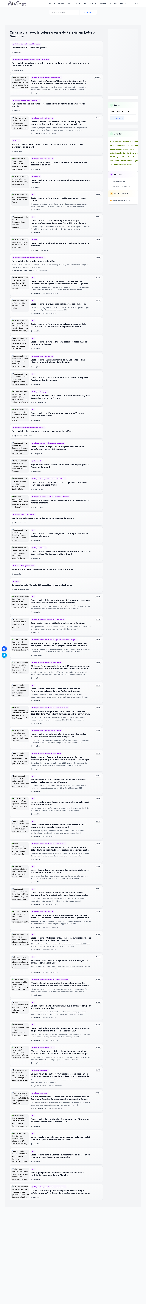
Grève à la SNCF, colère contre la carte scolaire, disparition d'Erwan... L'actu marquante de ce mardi (47, 145)
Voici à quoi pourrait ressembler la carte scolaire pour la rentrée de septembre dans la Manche (57, 1173)
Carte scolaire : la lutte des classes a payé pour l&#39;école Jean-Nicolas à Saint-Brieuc (59, 483)
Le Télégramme (38, 454)
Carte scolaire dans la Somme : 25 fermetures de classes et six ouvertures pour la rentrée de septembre (60, 1155)
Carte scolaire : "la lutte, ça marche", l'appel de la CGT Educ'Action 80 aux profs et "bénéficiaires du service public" (59, 282)
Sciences (93, 3)
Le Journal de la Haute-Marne (22, 271)
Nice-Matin (36, 558)
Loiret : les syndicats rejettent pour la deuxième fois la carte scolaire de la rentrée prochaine (60, 871)
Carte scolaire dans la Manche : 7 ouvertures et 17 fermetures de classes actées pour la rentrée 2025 (60, 1120)
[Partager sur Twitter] (4, 655)
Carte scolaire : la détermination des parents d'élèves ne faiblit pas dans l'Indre (58, 414)
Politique (103, 3)
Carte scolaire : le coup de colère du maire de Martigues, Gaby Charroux (60, 181)
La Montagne (17, 151)
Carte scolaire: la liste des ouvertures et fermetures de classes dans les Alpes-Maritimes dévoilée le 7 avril (61, 552)
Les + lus (61, 3)
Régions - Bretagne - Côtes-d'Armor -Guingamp (49, 443)
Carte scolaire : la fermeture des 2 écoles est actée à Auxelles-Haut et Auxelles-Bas (60, 343)
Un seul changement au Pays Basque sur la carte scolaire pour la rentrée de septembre (61, 1007)
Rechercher (88, 12)
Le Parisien (17, 111)
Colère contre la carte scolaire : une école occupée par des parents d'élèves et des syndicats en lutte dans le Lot (58, 122)
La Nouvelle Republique (40, 250)
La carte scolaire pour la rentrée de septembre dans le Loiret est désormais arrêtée (60, 803)
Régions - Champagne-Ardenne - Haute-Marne (29, 257)
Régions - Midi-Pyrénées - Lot (43, 118)
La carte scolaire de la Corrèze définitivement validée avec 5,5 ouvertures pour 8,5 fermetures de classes (60, 1138)
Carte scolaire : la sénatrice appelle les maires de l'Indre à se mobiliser (60, 244)
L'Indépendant (18, 70)
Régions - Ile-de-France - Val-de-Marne (27, 100)
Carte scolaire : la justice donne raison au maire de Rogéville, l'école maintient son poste (60, 378)
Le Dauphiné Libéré (19, 523)
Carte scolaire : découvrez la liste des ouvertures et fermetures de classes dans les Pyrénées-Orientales (55, 689)
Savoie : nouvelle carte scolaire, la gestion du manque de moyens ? (44, 518)
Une (35, 240)
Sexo (85, 3)
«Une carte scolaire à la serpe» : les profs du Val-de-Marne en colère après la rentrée (48, 104)
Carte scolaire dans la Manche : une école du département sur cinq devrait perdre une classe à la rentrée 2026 (60, 1029)
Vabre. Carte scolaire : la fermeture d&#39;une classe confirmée (42, 569)
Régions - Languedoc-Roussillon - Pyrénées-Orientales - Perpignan (55, 640)
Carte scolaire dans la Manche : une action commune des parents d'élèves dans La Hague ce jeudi (58, 825)
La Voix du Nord (38, 507)
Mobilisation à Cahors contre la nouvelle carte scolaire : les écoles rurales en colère (59, 163)
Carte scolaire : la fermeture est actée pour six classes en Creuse (58, 199)
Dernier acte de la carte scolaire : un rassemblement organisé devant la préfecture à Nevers (60, 396)
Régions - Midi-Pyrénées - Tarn (24, 566)
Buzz (69, 3)
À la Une (52, 3)
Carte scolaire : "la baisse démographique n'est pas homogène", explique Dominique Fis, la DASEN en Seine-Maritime (58, 223)
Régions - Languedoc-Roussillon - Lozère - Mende (49, 1187)
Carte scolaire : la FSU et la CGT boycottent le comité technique (42, 585)
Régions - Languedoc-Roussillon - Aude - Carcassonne (32, 59)
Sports (133, 3)
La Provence (36, 187)
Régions (123, 3)
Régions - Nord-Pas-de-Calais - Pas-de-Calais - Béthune (51, 497)
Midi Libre (36, 632)
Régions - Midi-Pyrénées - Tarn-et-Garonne (47, 662)
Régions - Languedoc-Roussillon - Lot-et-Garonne (49, 844)
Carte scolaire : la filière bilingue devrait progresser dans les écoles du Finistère (59, 534)
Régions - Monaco (39, 548)
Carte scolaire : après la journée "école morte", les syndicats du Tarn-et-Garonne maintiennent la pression (59, 735)
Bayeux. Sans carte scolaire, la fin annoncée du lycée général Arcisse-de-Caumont (60, 465)
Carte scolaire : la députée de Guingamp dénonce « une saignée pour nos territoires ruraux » (57, 447)
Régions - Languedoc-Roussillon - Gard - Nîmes (49, 619)
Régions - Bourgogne (40, 392)
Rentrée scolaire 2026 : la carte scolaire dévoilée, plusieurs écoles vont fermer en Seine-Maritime (58, 780)
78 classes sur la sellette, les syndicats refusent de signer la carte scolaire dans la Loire (59, 961)
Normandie (37, 461)
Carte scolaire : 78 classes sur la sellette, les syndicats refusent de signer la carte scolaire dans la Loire (61, 939)
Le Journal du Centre (39, 402)
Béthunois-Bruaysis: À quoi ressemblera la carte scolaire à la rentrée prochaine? (60, 501)
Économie (113, 3)
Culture (77, 3)
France (17, 141)
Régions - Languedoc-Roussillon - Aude (27, 44)
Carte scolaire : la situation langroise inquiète (33, 261)
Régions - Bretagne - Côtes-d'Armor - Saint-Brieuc (49, 479)
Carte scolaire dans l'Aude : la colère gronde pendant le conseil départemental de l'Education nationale (50, 64)
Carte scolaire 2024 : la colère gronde (29, 47)
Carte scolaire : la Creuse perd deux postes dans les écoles (58, 304)
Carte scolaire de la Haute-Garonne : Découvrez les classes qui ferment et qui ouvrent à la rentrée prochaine (60, 601)
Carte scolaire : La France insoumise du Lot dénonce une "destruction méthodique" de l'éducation (58, 361)
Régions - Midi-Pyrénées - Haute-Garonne (47, 77)
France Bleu (36, 210)
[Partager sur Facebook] (4, 648)
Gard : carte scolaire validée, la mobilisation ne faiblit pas (58, 623)
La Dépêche (17, 52)
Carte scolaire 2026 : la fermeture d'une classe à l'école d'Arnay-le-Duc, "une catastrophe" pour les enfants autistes (59, 893)
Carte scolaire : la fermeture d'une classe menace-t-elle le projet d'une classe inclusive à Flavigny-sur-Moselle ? (58, 325)
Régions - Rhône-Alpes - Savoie (24, 515)
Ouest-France (37, 471)
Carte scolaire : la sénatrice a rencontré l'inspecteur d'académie (42, 431)
